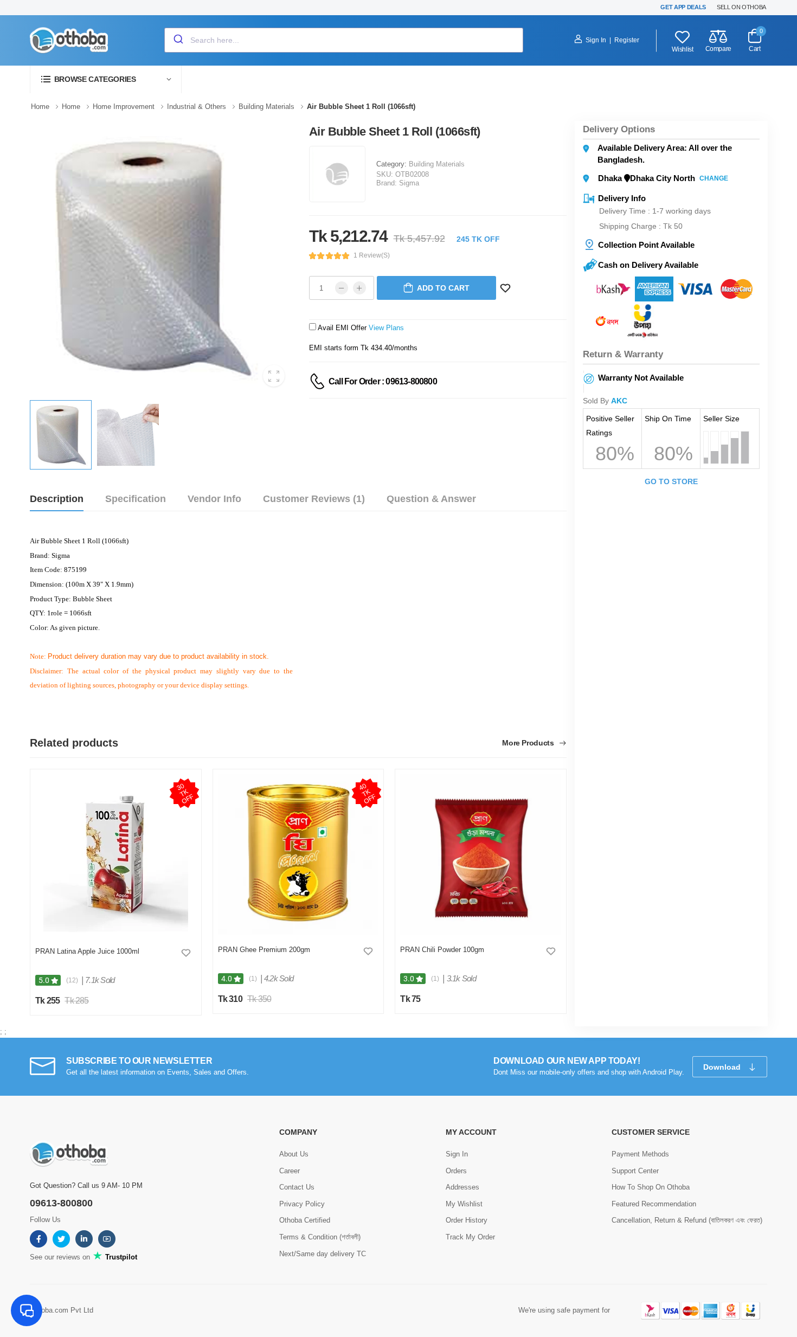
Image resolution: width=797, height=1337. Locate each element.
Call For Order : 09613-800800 (383, 381)
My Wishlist (464, 1204)
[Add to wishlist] (186, 952)
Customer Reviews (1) (314, 498)
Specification (135, 498)
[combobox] (343, 40)
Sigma (409, 183)
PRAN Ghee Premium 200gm (264, 950)
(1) (253, 978)
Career (289, 1171)
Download (723, 1067)
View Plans (386, 328)
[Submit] (177, 40)
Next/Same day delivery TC (322, 1254)
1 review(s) (371, 255)
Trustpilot (120, 1257)
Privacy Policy (302, 1204)
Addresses (462, 1187)
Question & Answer (431, 498)
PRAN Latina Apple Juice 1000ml (87, 951)
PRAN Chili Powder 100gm (442, 950)
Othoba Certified (304, 1220)
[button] (106, 79)
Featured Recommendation (654, 1204)
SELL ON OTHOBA (741, 7)
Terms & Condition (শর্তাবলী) (320, 1237)
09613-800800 (61, 1203)
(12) (72, 980)
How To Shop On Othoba (651, 1187)
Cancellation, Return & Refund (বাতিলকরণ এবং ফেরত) (687, 1220)
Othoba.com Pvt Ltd (61, 1310)
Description (56, 498)
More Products (529, 743)
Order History (466, 1220)
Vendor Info (214, 498)
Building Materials (437, 164)
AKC (619, 400)
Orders (456, 1171)
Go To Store (671, 481)
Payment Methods (640, 1154)
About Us (293, 1154)
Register (626, 40)
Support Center (635, 1171)
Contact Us (296, 1187)
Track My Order (470, 1237)
